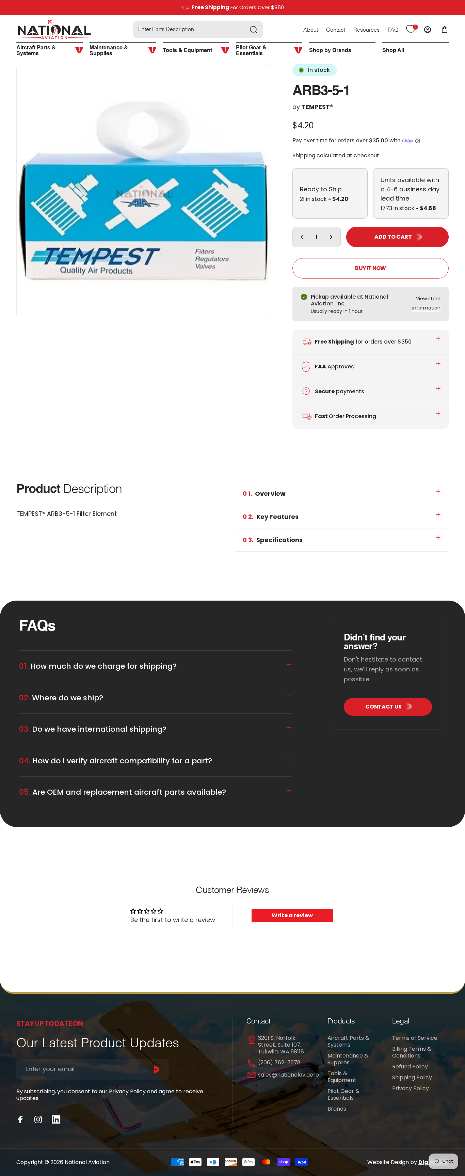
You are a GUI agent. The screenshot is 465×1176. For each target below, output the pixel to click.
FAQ (393, 30)
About (310, 30)
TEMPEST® (317, 106)
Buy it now (370, 268)
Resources (366, 30)
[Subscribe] (156, 1069)
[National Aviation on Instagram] (38, 1119)
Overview (264, 493)
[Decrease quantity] (300, 237)
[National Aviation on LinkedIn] (56, 1119)
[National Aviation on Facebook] (20, 1119)
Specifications (273, 540)
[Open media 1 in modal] (144, 191)
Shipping (303, 155)
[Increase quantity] (332, 237)
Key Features (271, 516)
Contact (335, 30)
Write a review (292, 915)
